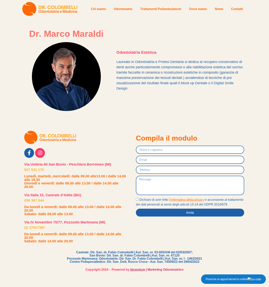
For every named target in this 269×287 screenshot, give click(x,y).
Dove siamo (198, 9)
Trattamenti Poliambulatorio (160, 9)
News (219, 9)
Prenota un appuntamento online (227, 279)
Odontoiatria (123, 9)
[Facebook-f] (29, 153)
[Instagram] (40, 153)
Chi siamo (98, 9)
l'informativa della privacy (186, 199)
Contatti (237, 9)
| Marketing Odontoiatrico (157, 269)
